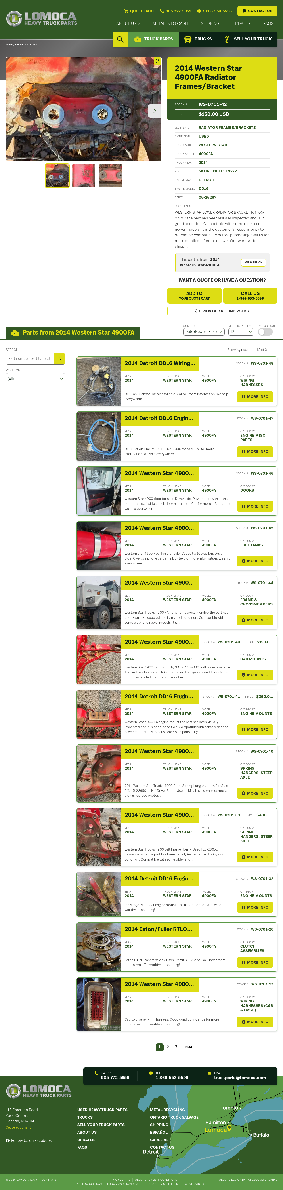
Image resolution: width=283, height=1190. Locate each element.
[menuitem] (128, 24)
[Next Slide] (154, 111)
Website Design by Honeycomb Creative (248, 1180)
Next (188, 1047)
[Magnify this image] (83, 109)
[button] (57, 175)
